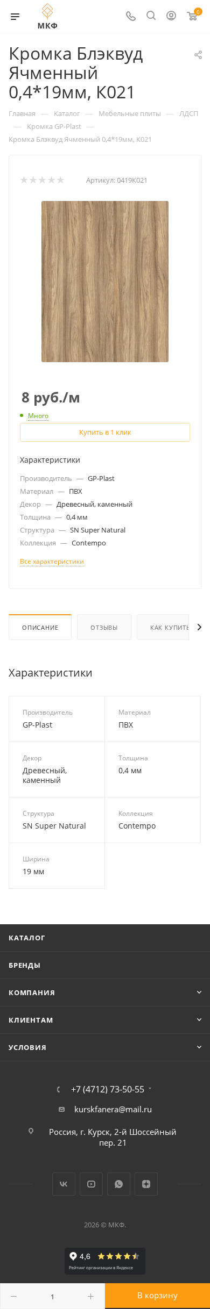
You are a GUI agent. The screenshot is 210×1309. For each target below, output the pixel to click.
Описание (40, 627)
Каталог (27, 938)
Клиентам (31, 1020)
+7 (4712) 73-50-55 (107, 1089)
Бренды (25, 965)
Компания (32, 992)
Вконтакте (63, 1184)
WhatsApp (118, 1184)
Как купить (170, 627)
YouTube (91, 1184)
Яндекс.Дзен (146, 1184)
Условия (28, 1047)
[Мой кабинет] (171, 16)
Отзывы (104, 627)
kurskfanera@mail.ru (113, 1109)
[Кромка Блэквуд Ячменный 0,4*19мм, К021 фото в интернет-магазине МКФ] (105, 280)
